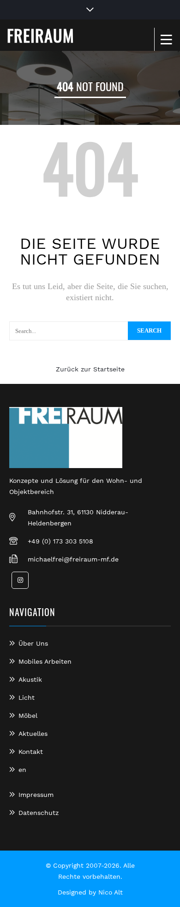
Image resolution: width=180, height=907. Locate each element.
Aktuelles (33, 733)
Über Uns (33, 643)
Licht (26, 697)
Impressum (36, 794)
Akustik (30, 679)
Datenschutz (38, 812)
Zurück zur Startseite (90, 369)
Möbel (27, 715)
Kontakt (30, 751)
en (22, 769)
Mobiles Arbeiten (45, 661)
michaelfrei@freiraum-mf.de (73, 559)
